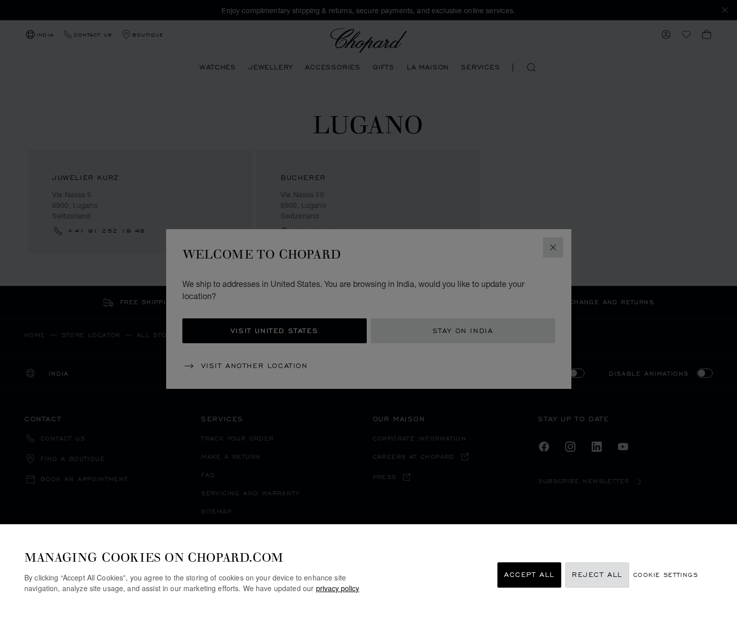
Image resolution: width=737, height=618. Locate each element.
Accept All (529, 575)
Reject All (597, 575)
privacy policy (337, 588)
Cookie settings (665, 575)
